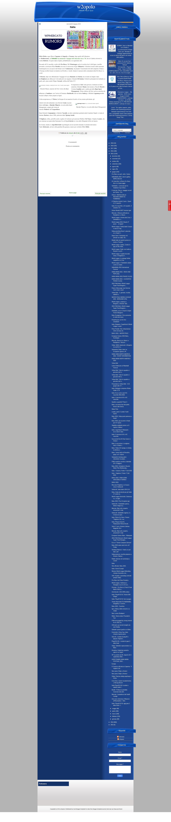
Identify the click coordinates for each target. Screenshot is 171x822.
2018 (112, 145)
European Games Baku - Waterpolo (122, 535)
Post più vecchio (100, 193)
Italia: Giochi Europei (118, 568)
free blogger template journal (98, 809)
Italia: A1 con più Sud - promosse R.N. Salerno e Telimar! (124, 63)
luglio (113, 169)
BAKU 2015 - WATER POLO (120, 333)
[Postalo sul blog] (82, 133)
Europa (114, 664)
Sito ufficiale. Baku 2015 (119, 566)
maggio (114, 708)
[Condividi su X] (84, 133)
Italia (113, 563)
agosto (114, 166)
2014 (112, 722)
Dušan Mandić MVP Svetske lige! (121, 210)
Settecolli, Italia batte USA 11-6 (121, 489)
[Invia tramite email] (80, 133)
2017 (112, 148)
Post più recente (45, 193)
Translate (127, 132)
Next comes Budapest (118, 613)
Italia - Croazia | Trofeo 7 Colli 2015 (122, 470)
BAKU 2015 (115, 482)
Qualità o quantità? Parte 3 (119, 402)
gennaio (114, 719)
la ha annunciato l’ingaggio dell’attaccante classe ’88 (68, 58)
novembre (115, 158)
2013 (112, 724)
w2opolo (86, 6)
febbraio (114, 716)
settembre (115, 164)
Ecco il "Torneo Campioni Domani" (121, 542)
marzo (114, 713)
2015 (112, 153)
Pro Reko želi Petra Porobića (120, 580)
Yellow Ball (115, 363)
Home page (72, 192)
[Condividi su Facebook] (86, 133)
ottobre (114, 161)
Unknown (121, 737)
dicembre (115, 156)
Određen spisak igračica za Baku (121, 629)
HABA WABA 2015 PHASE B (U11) (122, 276)
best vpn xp (110, 809)
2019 (112, 143)
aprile (114, 711)
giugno (114, 172)
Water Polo (115, 409)
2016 (112, 151)
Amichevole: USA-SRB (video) (120, 592)
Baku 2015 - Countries (118, 606)
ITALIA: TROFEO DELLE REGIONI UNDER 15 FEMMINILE (119, 196)
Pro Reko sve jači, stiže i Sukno (121, 174)
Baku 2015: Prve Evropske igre (121, 501)
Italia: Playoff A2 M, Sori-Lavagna (121, 599)
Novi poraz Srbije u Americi (119, 671)
